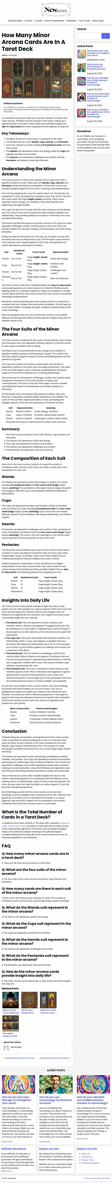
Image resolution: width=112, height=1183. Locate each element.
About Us (85, 1154)
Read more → (8, 1141)
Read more (6, 1171)
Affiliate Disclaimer (90, 1163)
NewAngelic (12, 1178)
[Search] (106, 36)
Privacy (86, 1178)
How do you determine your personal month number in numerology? (98, 97)
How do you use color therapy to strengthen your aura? (98, 53)
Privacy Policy (87, 1160)
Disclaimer (106, 1178)
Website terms (95, 1178)
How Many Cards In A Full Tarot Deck (53, 1058)
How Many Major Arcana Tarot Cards (20, 1058)
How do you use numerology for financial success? (96, 66)
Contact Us (86, 1157)
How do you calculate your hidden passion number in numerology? (98, 81)
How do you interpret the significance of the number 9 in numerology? (98, 113)
